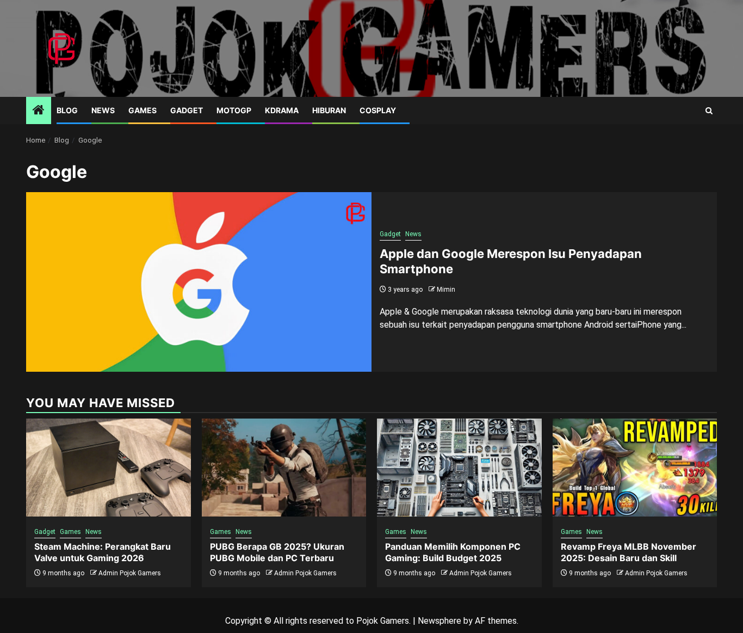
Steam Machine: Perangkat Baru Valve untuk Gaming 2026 (102, 552)
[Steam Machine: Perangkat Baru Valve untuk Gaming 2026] (108, 468)
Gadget (186, 110)
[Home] (39, 111)
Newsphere (439, 621)
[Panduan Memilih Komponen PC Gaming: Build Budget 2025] (459, 468)
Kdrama (282, 110)
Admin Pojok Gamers (129, 573)
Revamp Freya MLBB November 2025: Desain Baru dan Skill (628, 552)
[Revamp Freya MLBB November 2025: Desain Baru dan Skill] (635, 468)
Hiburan (329, 110)
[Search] (709, 110)
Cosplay (378, 110)
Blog (67, 110)
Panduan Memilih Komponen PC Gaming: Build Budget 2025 (453, 552)
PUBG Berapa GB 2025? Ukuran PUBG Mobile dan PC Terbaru (277, 552)
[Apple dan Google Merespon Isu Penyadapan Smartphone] (198, 282)
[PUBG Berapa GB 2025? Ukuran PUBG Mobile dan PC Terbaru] (284, 468)
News (103, 110)
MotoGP (233, 110)
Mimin (446, 289)
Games (142, 110)
